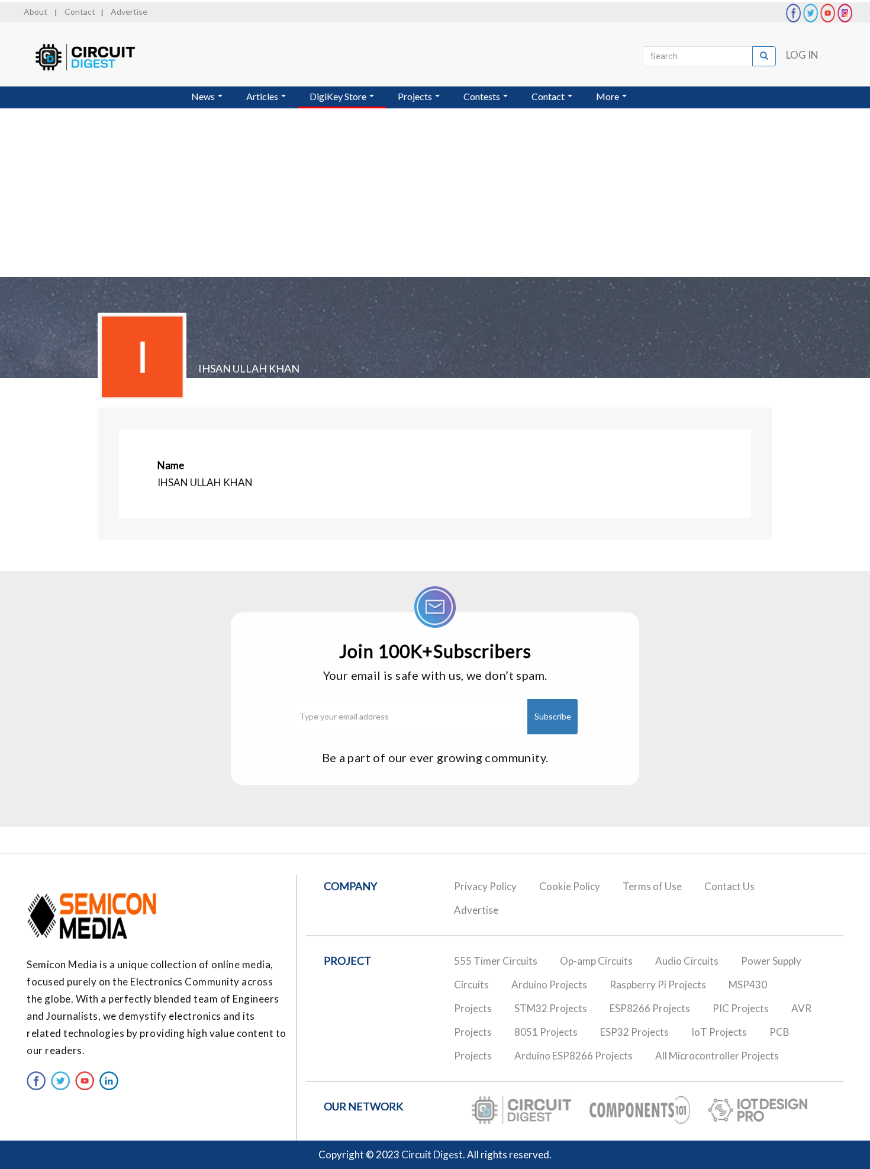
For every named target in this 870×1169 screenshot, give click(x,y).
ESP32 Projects (634, 1032)
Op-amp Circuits (596, 961)
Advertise (129, 12)
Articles (263, 96)
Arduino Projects (549, 984)
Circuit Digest (432, 1154)
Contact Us (729, 886)
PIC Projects (741, 1008)
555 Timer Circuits (495, 961)
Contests (482, 96)
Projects (416, 96)
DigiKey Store (339, 96)
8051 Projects (546, 1032)
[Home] (96, 57)
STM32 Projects (550, 1008)
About (35, 12)
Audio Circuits (686, 961)
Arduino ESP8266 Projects (573, 1055)
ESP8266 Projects (650, 1008)
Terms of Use (652, 886)
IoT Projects (719, 1032)
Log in (802, 55)
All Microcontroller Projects (717, 1055)
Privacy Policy (485, 886)
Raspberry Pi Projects (658, 984)
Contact (80, 12)
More (608, 96)
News (204, 96)
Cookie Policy (569, 886)
